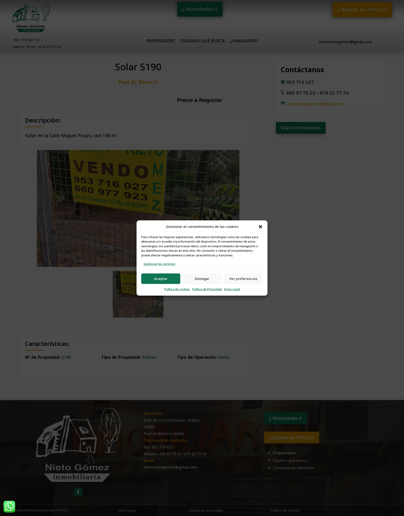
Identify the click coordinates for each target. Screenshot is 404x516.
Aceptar (160, 279)
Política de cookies (177, 289)
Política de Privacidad (207, 289)
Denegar (202, 279)
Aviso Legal (232, 289)
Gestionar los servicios (159, 264)
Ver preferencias (243, 279)
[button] (260, 226)
